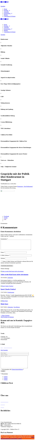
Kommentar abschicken (6, 265)
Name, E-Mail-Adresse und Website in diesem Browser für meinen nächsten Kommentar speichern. (17, 262)
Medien (6, 15)
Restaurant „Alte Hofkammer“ (25, 186)
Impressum (3, 414)
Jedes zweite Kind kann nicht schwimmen (14, 274)
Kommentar (4, 239)
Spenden (3, 6)
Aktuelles (6, 12)
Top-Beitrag (17, 307)
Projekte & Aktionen (6, 389)
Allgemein (10, 277)
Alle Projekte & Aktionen (7, 317)
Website (3, 258)
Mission (3, 386)
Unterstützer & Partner (9, 16)
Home (5, 9)
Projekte (6, 10)
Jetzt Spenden (4, 350)
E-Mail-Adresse (5, 255)
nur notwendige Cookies (15, 438)
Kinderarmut (11, 292)
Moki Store (4, 304)
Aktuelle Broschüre (6, 392)
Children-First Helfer (6, 399)
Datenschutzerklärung (17, 369)
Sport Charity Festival (8, 289)
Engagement (7, 13)
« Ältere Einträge (5, 315)
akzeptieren (6, 438)
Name (3, 252)
